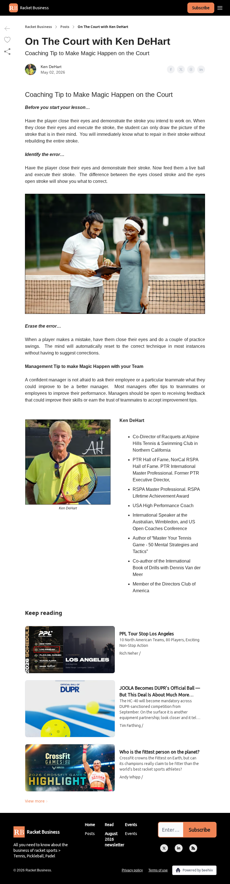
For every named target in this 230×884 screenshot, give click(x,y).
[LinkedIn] (179, 848)
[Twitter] (164, 848)
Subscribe (201, 8)
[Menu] (220, 7)
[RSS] (193, 848)
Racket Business (38, 27)
